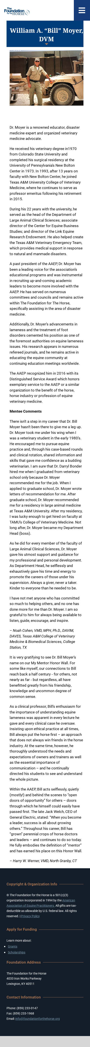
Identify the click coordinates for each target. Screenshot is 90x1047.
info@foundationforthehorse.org (37, 1018)
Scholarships (16, 952)
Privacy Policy (30, 916)
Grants (12, 946)
